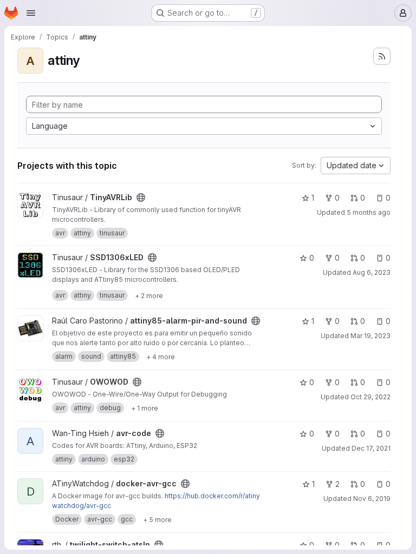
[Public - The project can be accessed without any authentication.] (140, 197)
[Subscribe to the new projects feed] (382, 56)
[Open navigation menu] (31, 13)
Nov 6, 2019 (372, 498)
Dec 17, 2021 (371, 448)
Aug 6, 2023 (372, 272)
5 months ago (369, 212)
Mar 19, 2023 (370, 336)
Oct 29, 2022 (370, 397)
